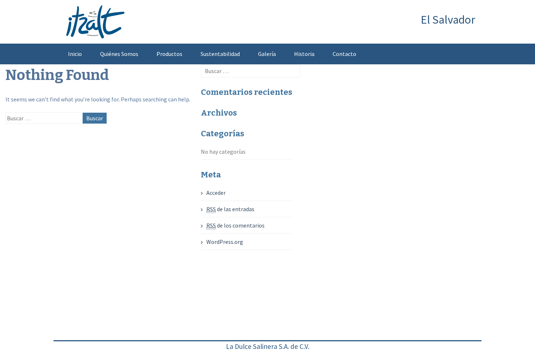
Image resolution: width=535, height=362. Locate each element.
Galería (267, 53)
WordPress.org (224, 241)
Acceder (216, 192)
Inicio (75, 53)
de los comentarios (235, 225)
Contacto (344, 53)
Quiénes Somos (119, 53)
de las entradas (230, 209)
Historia (304, 53)
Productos (169, 53)
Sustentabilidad (220, 53)
